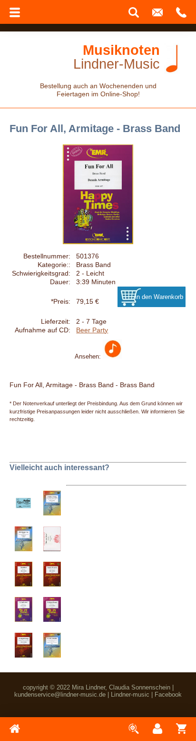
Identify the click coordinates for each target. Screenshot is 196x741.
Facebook (168, 694)
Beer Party (92, 330)
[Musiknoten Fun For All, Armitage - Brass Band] (112, 356)
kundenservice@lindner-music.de (60, 694)
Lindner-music (130, 694)
